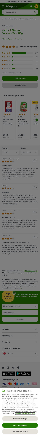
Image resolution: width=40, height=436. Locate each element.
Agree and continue (20, 425)
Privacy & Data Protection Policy (25, 413)
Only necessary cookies (20, 432)
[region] (20, 412)
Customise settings (20, 419)
